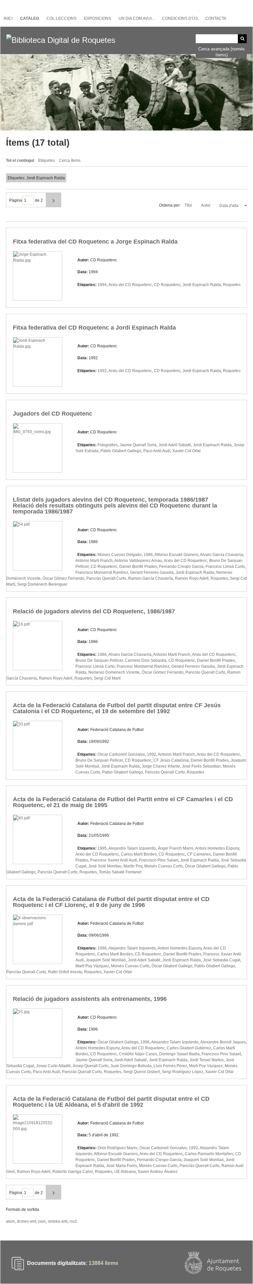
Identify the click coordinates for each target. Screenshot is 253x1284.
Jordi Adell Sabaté (174, 445)
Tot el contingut (20, 160)
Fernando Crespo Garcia (181, 566)
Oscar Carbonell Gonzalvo (121, 754)
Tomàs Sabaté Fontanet (120, 872)
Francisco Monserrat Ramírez (101, 572)
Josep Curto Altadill (53, 1066)
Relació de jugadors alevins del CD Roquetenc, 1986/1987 (94, 611)
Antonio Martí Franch (94, 560)
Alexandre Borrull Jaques (223, 1042)
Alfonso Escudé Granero (176, 554)
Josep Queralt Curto (90, 1066)
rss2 (73, 1221)
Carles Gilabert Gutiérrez (189, 1048)
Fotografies (108, 445)
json (42, 1221)
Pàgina (15, 200)
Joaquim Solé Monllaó (106, 960)
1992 (102, 370)
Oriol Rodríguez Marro (117, 1148)
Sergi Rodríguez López (182, 1071)
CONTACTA (215, 18)
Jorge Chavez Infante (161, 766)
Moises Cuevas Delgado (120, 554)
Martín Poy (133, 866)
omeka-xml (58, 1221)
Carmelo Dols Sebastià (145, 660)
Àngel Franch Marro (175, 848)
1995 (102, 848)
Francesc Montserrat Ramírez (143, 666)
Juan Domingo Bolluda (131, 1066)
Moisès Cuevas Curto (163, 866)
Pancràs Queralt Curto (106, 578)
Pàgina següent (53, 199)
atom (10, 1221)
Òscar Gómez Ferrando (63, 578)
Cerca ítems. (70, 160)
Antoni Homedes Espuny (217, 848)
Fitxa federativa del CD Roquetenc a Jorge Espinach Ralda (95, 241)
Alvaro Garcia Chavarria (221, 554)
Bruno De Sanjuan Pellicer (99, 660)
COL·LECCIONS (61, 18)
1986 (148, 554)
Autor (206, 205)
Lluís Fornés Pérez (170, 1066)
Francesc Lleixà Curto (225, 566)
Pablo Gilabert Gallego (120, 451)
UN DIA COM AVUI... (137, 18)
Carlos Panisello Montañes (209, 1154)
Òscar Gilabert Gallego (205, 866)
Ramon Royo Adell (192, 578)
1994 (102, 284)
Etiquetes (46, 160)
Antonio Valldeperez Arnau (138, 560)
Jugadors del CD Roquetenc (52, 413)
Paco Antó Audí (156, 451)
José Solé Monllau (105, 866)
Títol (188, 205)
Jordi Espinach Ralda (202, 284)
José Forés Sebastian (201, 766)
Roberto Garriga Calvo (72, 1171)
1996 (102, 948)
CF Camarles (199, 854)
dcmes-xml (26, 1221)
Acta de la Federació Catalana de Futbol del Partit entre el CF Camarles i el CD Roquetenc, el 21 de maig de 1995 (123, 802)
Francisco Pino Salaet (158, 860)
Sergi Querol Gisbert (141, 1071)
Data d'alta (229, 205)
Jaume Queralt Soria (138, 445)
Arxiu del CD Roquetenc (130, 284)
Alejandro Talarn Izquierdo (132, 848)
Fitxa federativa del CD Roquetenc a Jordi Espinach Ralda (94, 327)
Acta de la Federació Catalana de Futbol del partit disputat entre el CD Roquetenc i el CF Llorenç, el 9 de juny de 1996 (111, 902)
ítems (103, 1263)
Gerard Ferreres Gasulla (152, 572)
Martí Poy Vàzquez (92, 966)
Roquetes (231, 284)
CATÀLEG (29, 18)
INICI (8, 18)
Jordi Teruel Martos (206, 1060)
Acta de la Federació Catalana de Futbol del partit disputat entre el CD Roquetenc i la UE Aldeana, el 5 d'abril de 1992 (111, 1101)
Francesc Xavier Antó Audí (113, 860)
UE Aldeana (125, 1171)
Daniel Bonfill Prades (138, 566)
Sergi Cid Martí (107, 678)
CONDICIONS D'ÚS (180, 18)
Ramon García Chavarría (150, 578)
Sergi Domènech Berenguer (42, 584)
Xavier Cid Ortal (186, 451)
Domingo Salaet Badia (179, 1054)
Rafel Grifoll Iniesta (65, 972)
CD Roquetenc (167, 284)
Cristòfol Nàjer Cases (138, 1054)
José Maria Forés (121, 1165)
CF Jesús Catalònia (171, 760)
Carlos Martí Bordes (138, 854)
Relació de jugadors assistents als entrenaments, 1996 (90, 999)
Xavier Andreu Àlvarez (158, 1171)
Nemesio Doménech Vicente (114, 672)
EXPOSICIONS (97, 18)
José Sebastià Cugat (221, 960)
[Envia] (242, 38)
